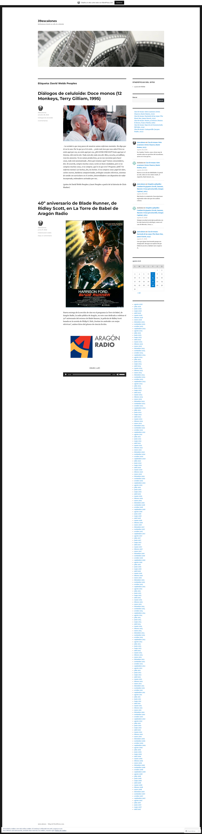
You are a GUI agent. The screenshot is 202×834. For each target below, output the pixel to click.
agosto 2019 (138, 485)
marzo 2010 (138, 732)
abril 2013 (137, 650)
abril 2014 (137, 624)
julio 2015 (137, 591)
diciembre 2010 (139, 712)
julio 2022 (137, 410)
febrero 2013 (138, 655)
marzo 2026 (138, 315)
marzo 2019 (138, 496)
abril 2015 (137, 598)
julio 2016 (137, 564)
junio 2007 (137, 805)
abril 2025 (137, 340)
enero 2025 (138, 346)
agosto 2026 (138, 304)
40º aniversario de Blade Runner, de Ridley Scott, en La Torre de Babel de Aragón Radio (78, 208)
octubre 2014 (138, 611)
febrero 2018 (138, 523)
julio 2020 (137, 461)
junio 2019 (137, 490)
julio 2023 (137, 386)
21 (153, 281)
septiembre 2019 (139, 483)
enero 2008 (138, 789)
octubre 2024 (138, 353)
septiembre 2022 (140, 408)
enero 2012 (138, 684)
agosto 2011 (138, 695)
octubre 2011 (138, 690)
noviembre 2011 (139, 688)
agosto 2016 (138, 562)
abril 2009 (137, 756)
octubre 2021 (138, 430)
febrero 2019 (138, 498)
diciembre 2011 (139, 686)
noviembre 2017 (139, 529)
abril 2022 (137, 417)
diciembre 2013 (139, 633)
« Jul (138, 293)
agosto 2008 (138, 774)
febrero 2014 (138, 628)
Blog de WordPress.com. (56, 824)
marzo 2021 (138, 445)
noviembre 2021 (139, 428)
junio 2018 (137, 514)
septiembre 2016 (139, 560)
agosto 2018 (138, 512)
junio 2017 (137, 540)
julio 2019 (137, 487)
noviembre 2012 (139, 662)
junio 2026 (138, 309)
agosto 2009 (138, 748)
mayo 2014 (137, 622)
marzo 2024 (138, 368)
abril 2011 (137, 703)
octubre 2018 (138, 507)
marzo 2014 (138, 626)
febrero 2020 (138, 472)
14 (153, 278)
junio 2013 (137, 646)
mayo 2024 (138, 364)
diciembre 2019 (139, 476)
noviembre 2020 (139, 454)
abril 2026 (137, 313)
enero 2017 (138, 551)
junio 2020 (137, 463)
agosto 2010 (138, 721)
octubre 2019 (138, 481)
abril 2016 (137, 571)
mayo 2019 (138, 492)
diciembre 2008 (139, 765)
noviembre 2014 (139, 609)
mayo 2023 (138, 390)
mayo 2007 (138, 807)
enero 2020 (138, 474)
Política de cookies (60, 830)
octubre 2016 (138, 558)
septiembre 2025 (140, 329)
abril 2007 (137, 809)
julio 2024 (137, 359)
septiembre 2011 (139, 692)
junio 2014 (137, 620)
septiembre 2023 (139, 381)
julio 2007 (137, 803)
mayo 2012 (137, 675)
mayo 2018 (137, 516)
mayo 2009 (138, 754)
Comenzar (119, 2)
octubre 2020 (138, 456)
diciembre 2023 (139, 375)
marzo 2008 (138, 785)
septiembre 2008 (140, 772)
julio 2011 (137, 697)
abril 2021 (137, 443)
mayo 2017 (137, 542)
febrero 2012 (138, 681)
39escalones (47, 21)
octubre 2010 (138, 717)
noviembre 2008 (139, 767)
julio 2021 (137, 437)
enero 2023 (138, 399)
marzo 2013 (138, 653)
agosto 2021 (138, 434)
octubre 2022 (138, 406)
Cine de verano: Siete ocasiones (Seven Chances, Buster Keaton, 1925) (149, 145)
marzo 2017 (138, 547)
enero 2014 (138, 631)
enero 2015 (138, 604)
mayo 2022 (138, 415)
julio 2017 (137, 538)
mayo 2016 (138, 569)
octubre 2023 (138, 379)
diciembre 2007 (139, 792)
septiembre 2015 (139, 587)
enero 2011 (137, 710)
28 (153, 285)
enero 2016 (138, 578)
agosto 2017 (138, 536)
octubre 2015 (138, 584)
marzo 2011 (138, 706)
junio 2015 (137, 593)
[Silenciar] (118, 374)
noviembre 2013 (139, 635)
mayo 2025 (138, 337)
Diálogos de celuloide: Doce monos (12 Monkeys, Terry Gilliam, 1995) (80, 96)
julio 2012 (137, 670)
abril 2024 (137, 366)
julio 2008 (137, 776)
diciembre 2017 (139, 527)
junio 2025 (137, 335)
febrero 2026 (138, 317)
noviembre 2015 (139, 582)
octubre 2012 (138, 664)
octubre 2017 (138, 531)
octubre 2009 (138, 743)
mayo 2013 (137, 648)
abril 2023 (137, 392)
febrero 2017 (138, 549)
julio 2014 (137, 617)
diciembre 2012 (139, 659)
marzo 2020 (138, 470)
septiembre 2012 (139, 666)
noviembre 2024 (139, 351)
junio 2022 (137, 412)
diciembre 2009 (139, 739)
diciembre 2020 (139, 452)
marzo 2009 (138, 759)
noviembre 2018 (139, 505)
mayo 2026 (138, 311)
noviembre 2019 (139, 478)
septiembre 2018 (139, 509)
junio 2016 (137, 567)
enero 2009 (138, 763)
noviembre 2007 (139, 794)
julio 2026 (137, 306)
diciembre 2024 (139, 348)
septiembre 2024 (140, 355)
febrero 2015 (138, 602)
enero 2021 (138, 450)
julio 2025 (137, 333)
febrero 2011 (138, 708)
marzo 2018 (138, 520)
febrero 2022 (138, 421)
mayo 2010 (137, 728)
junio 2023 (137, 388)
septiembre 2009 (140, 745)
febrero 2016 (138, 576)
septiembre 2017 (139, 534)
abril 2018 (137, 518)
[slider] (122, 374)
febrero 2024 (138, 370)
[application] (94, 374)
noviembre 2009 (139, 741)
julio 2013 (137, 644)
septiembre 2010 (139, 719)
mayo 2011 (137, 701)
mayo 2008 (138, 781)
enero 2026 (138, 320)
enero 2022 (138, 423)
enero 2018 (138, 525)
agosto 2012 (138, 668)
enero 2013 (138, 657)
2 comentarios (43, 120)
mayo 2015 (137, 595)
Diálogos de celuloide (45, 118)
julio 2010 (137, 723)
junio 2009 (138, 752)
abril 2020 (137, 467)
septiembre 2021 (139, 432)
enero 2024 (138, 373)
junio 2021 (137, 439)
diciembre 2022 (139, 401)
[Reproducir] (66, 374)
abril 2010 (137, 730)
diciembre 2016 (139, 553)
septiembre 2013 (139, 639)
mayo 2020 (138, 465)
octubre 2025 (138, 326)
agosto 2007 (138, 800)
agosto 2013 (138, 642)
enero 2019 (138, 501)
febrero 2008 (138, 787)
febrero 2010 (138, 734)
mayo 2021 (137, 441)
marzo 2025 (138, 342)
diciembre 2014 (139, 606)
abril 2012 (137, 677)
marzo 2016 (138, 573)
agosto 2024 (138, 357)
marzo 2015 (138, 600)
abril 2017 (137, 545)
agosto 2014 (138, 615)
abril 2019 (137, 494)
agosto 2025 (138, 331)
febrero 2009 (138, 761)
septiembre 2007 (140, 798)
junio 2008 (137, 778)
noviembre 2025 (139, 324)
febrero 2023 (138, 397)
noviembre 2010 (139, 714)
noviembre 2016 (139, 556)
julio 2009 (137, 750)
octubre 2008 (138, 770)
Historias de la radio (44, 233)
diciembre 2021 (139, 426)
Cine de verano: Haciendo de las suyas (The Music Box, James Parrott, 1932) (150, 234)
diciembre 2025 (139, 322)
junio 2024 (137, 362)
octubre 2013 (138, 637)
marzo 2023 (138, 395)
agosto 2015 (138, 589)
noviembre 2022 (139, 404)
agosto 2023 (138, 384)
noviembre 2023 (139, 377)
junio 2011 (137, 699)
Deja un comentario (45, 235)
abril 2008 (137, 783)
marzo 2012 (138, 679)
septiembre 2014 (139, 613)
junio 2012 (137, 673)
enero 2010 (138, 736)
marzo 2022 (138, 419)
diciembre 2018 (139, 503)
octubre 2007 (138, 796)
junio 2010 (137, 725)
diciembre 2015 (139, 580)
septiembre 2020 (140, 459)
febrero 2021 (138, 448)
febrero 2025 (138, 344)
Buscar (135, 97)
